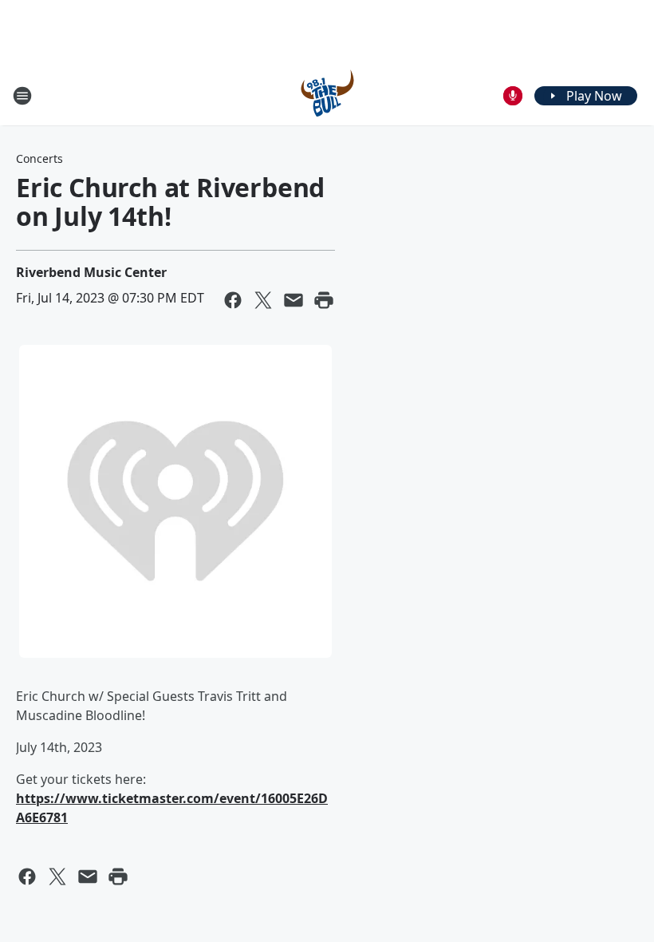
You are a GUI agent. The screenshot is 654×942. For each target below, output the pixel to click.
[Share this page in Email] (293, 300)
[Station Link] (327, 95)
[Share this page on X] (263, 300)
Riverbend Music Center (91, 272)
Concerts (39, 158)
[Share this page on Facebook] (233, 300)
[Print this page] (324, 300)
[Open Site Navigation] (22, 95)
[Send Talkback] (512, 95)
